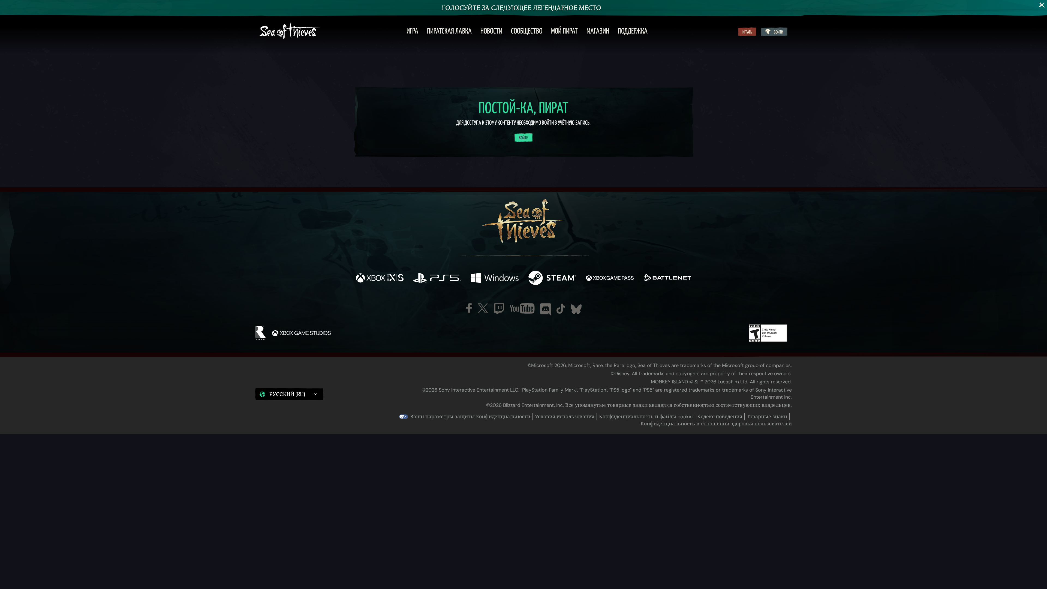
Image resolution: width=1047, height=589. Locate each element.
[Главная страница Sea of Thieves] (290, 31)
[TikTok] (561, 309)
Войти (778, 32)
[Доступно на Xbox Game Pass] (609, 278)
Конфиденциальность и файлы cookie (646, 416)
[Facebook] (469, 308)
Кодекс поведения (719, 416)
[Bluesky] (576, 309)
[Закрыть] (1042, 5)
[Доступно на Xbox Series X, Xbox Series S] (379, 278)
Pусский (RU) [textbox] (287, 394)
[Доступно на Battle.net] (667, 278)
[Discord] (546, 309)
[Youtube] (522, 308)
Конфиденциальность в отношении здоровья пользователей (716, 423)
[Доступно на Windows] (494, 278)
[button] (289, 394)
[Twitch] (499, 309)
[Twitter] (483, 308)
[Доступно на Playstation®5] (437, 278)
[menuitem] (412, 31)
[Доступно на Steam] (552, 278)
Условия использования (564, 416)
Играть (747, 32)
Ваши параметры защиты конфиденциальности (470, 416)
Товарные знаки (767, 416)
